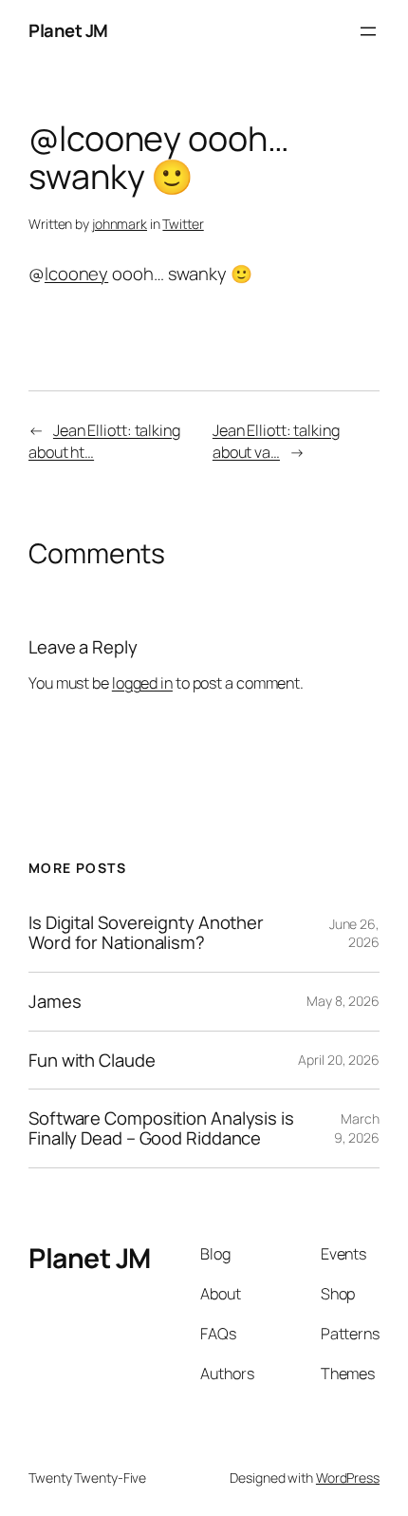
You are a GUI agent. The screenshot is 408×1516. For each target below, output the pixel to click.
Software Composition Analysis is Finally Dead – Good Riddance (161, 1128)
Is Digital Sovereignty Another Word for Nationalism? (146, 932)
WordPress (348, 1478)
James (55, 1002)
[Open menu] (368, 31)
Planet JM (68, 30)
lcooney (76, 273)
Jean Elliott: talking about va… (276, 441)
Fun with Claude (92, 1061)
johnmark (119, 224)
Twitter (182, 224)
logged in (142, 683)
